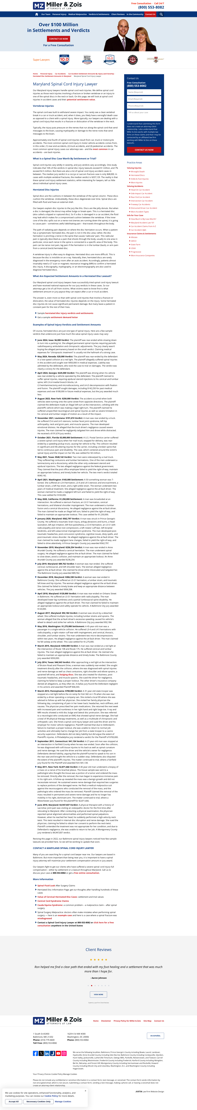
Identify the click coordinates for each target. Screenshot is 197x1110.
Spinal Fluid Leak (46, 885)
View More (98, 994)
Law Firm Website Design (150, 1091)
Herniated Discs (138, 175)
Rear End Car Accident (140, 197)
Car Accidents (57, 6)
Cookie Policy (57, 1074)
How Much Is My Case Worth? (143, 219)
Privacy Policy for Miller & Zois (127, 1021)
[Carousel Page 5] (102, 985)
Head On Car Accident (140, 190)
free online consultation (86, 873)
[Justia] (52, 1053)
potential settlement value (81, 99)
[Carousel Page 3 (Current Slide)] (95, 985)
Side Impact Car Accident (141, 193)
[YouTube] (58, 1053)
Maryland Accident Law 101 (142, 222)
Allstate (134, 237)
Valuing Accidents (135, 186)
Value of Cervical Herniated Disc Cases (57, 896)
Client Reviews (118, 14)
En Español (155, 1036)
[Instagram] (64, 1053)
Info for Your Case (135, 215)
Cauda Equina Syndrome (50, 905)
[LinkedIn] (46, 1053)
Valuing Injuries (134, 168)
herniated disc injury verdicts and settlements (69, 313)
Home (36, 14)
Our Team (45, 14)
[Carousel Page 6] (105, 985)
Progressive (136, 252)
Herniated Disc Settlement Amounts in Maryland (52, 76)
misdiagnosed (45, 918)
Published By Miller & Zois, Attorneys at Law (147, 5)
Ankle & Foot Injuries (140, 179)
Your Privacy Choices (42, 1074)
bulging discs (66, 674)
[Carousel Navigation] (98, 985)
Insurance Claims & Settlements (141, 233)
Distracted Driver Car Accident (144, 208)
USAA (133, 248)
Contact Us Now (58, 38)
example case (65, 915)
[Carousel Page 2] (91, 985)
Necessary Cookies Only (39, 1101)
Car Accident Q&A (138, 230)
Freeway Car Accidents (140, 204)
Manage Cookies (70, 1074)
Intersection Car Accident (142, 200)
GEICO (133, 241)
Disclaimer (106, 1021)
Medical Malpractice (77, 14)
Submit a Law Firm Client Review (98, 1003)
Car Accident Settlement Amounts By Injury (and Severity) (91, 74)
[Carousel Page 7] (108, 985)
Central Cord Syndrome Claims (53, 901)
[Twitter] (41, 1053)
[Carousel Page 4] (98, 985)
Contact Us (150, 14)
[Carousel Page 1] (88, 985)
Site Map (147, 1021)
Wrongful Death (138, 171)
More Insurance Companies (143, 255)
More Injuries (136, 182)
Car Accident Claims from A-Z (143, 226)
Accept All (14, 1101)
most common (100, 149)
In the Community (135, 14)
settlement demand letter (64, 317)
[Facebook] (35, 1053)
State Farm (135, 244)
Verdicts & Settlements (99, 14)
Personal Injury (59, 14)
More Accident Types (140, 211)
